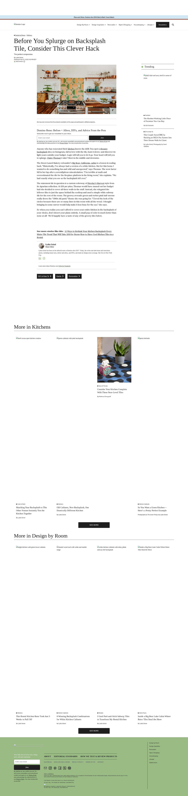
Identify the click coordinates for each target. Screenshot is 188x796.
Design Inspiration (98, 25)
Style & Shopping (124, 25)
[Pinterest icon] (55, 768)
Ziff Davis (58, 780)
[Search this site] (173, 25)
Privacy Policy (64, 143)
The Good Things (153, 514)
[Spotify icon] (69, 768)
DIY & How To (149, 132)
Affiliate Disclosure (62, 762)
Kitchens (29, 35)
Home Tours (142, 713)
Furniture (147, 115)
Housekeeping (139, 25)
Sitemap (100, 762)
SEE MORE (94, 525)
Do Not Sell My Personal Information (56, 787)
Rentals (101, 713)
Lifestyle (150, 25)
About (47, 756)
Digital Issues (153, 762)
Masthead (48, 762)
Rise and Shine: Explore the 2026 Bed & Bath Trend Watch (94, 17)
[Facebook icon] (59, 768)
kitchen (71, 149)
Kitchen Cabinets (144, 504)
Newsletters (163, 25)
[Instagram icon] (50, 768)
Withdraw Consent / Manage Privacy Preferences (59, 786)
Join (102, 138)
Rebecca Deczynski (105, 396)
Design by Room (82, 25)
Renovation (111, 25)
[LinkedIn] (40, 258)
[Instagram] (44, 258)
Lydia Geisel (19, 57)
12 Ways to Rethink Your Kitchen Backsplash (85, 232)
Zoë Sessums (149, 125)
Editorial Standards (64, 266)
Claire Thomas (54, 158)
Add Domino (19, 61)
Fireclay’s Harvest (96, 184)
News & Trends (103, 386)
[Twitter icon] (64, 768)
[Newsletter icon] (45, 768)
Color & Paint (21, 504)
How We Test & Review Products (99, 756)
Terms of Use (103, 141)
